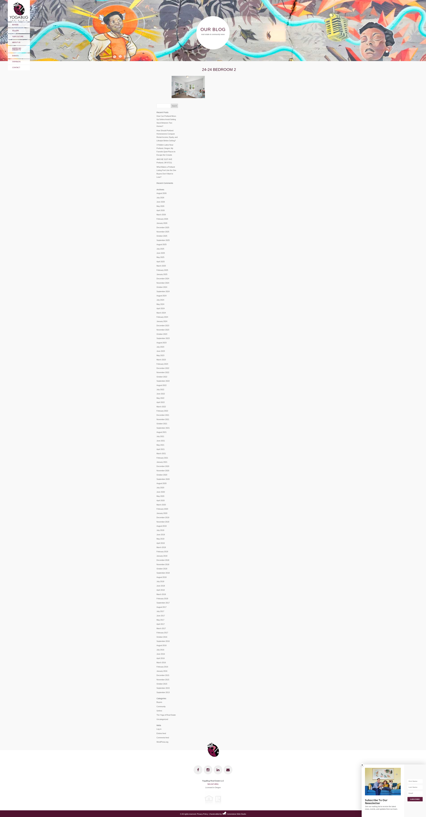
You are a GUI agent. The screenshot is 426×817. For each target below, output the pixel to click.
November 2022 (163, 372)
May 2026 (160, 206)
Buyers (15, 25)
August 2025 (162, 244)
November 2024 (163, 283)
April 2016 (161, 658)
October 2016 (162, 637)
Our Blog (16, 62)
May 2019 (160, 539)
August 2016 (162, 645)
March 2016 (161, 663)
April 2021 (161, 449)
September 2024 (163, 291)
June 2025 (161, 253)
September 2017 (163, 603)
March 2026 (161, 215)
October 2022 (162, 377)
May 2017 (160, 620)
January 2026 (162, 223)
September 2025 (163, 240)
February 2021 (162, 458)
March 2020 (161, 505)
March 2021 (161, 453)
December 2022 (163, 368)
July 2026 (160, 198)
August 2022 (162, 385)
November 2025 (163, 232)
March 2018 (161, 594)
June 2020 (161, 492)
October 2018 (162, 569)
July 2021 (160, 436)
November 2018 (163, 564)
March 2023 (161, 360)
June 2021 (161, 441)
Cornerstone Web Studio (236, 814)
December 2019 (163, 517)
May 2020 (160, 496)
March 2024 (161, 313)
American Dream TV (16, 49)
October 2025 (162, 236)
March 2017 (161, 628)
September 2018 (163, 573)
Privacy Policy (202, 814)
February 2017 (162, 633)
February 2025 (162, 270)
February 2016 (162, 667)
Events (15, 56)
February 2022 (162, 411)
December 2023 (163, 326)
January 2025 (162, 274)
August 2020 (162, 483)
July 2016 (160, 650)
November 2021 (163, 419)
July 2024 (160, 300)
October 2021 (162, 424)
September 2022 (163, 381)
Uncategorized (162, 719)
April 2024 (161, 308)
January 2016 (162, 671)
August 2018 (162, 577)
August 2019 (162, 526)
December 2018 (163, 560)
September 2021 (163, 428)
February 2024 (162, 317)
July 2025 (160, 249)
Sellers (15, 31)
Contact (16, 67)
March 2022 (161, 407)
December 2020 (163, 466)
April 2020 (161, 500)
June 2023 (161, 351)
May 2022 (160, 398)
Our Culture (17, 36)
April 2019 (161, 543)
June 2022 (161, 394)
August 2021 (162, 432)
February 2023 (162, 364)
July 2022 (160, 390)
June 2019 (161, 535)
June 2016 (161, 654)
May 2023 (160, 355)
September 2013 (163, 692)
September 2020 (163, 479)
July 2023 (160, 347)
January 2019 (162, 556)
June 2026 (161, 202)
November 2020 (163, 471)
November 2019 (163, 522)
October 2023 (162, 334)
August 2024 (162, 296)
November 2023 (163, 330)
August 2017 (162, 607)
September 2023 (163, 338)
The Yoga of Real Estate (166, 715)
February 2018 (162, 599)
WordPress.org (162, 742)
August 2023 (162, 343)
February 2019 (162, 552)
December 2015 (163, 675)
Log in (159, 729)
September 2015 (163, 688)
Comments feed (163, 738)
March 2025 (161, 266)
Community (161, 706)
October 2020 (162, 475)
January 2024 (162, 321)
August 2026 (162, 193)
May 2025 (160, 257)
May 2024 (160, 304)
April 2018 (161, 590)
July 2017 (160, 611)
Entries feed (161, 733)
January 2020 (162, 513)
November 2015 (163, 680)
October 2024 (162, 287)
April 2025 (161, 262)
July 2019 (160, 530)
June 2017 (161, 616)
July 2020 (160, 488)
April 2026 (161, 210)
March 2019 (161, 547)
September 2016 (163, 641)
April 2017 (161, 624)
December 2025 (163, 227)
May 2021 (160, 445)
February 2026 (162, 219)
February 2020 (162, 509)
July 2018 (160, 581)
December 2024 (163, 279)
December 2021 (163, 415)
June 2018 (161, 586)
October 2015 (162, 684)
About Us (16, 42)
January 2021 (162, 462)
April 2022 (161, 402)
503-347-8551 (213, 784)
